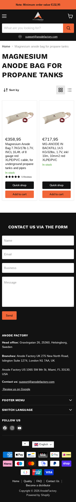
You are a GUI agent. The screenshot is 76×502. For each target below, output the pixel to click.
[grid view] (60, 90)
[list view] (69, 90)
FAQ (39, 481)
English (43, 444)
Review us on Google (16, 389)
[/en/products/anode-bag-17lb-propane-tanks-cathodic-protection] (19, 118)
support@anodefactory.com (41, 36)
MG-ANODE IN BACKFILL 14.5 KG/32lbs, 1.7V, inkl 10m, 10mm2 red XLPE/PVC (55, 152)
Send (9, 315)
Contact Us (52, 481)
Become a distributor (38, 485)
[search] (68, 28)
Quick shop (19, 185)
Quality (28, 481)
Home (6, 46)
